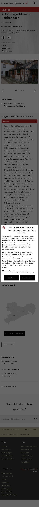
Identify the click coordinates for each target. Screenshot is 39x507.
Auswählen (11, 278)
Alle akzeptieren (27, 278)
